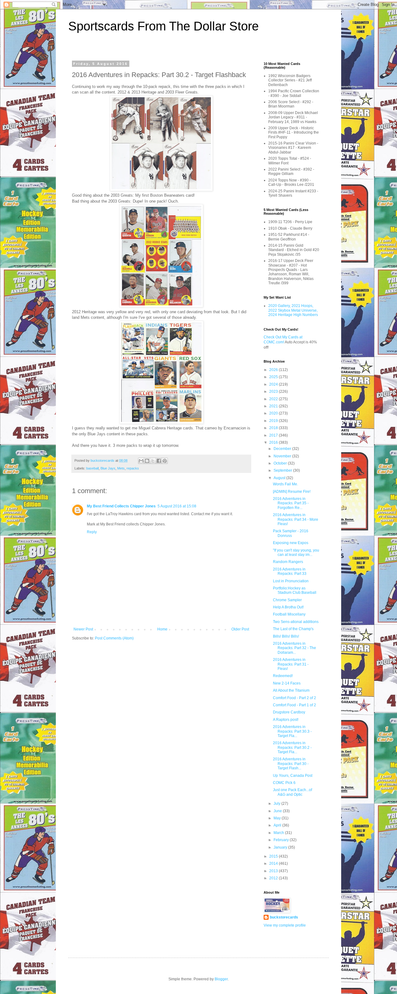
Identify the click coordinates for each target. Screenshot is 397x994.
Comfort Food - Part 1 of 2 (294, 705)
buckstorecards (284, 917)
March (279, 833)
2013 (274, 871)
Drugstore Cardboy (289, 712)
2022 (274, 399)
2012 (274, 878)
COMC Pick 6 (284, 783)
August (280, 478)
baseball (92, 468)
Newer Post (83, 629)
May (278, 818)
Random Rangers (288, 562)
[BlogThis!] (147, 461)
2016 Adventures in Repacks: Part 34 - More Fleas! (295, 519)
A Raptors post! (285, 719)
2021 (274, 406)
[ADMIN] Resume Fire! (291, 491)
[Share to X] (153, 461)
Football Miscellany (289, 614)
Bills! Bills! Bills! (286, 636)
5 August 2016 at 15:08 (177, 506)
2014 (274, 863)
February (282, 840)
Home (162, 629)
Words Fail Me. (285, 484)
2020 (274, 413)
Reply (92, 532)
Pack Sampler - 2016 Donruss (290, 533)
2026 (274, 370)
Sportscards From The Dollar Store (163, 26)
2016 (274, 442)
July (277, 803)
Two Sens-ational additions (296, 622)
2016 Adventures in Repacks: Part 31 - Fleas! (291, 664)
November (283, 456)
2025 (274, 377)
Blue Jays (107, 468)
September (283, 470)
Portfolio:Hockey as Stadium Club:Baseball (294, 590)
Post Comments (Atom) (114, 638)
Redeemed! (283, 676)
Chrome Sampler (287, 600)
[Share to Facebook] (159, 461)
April (278, 825)
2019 (274, 421)
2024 (274, 384)
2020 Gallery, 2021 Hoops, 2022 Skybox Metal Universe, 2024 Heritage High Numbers (293, 310)
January (281, 847)
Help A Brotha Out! (288, 607)
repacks (133, 468)
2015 (274, 856)
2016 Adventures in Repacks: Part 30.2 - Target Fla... (292, 747)
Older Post (240, 629)
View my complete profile (285, 925)
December (283, 449)
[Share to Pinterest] (165, 461)
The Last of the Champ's (293, 629)
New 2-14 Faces (287, 683)
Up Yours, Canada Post (292, 775)
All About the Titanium (291, 690)
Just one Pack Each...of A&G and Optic (292, 792)
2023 (274, 391)
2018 (274, 428)
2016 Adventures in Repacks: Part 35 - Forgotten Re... (291, 503)
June (278, 811)
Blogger (221, 979)
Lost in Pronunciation (291, 581)
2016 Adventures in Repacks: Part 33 (289, 571)
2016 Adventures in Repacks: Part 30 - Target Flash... (291, 763)
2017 (274, 435)
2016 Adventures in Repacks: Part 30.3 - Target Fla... (292, 731)
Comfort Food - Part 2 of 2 (294, 698)
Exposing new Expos (290, 543)
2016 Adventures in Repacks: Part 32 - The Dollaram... (294, 648)
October (281, 463)
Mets (121, 468)
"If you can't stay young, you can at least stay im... (296, 552)
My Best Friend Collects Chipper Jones (121, 506)
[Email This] (141, 461)
